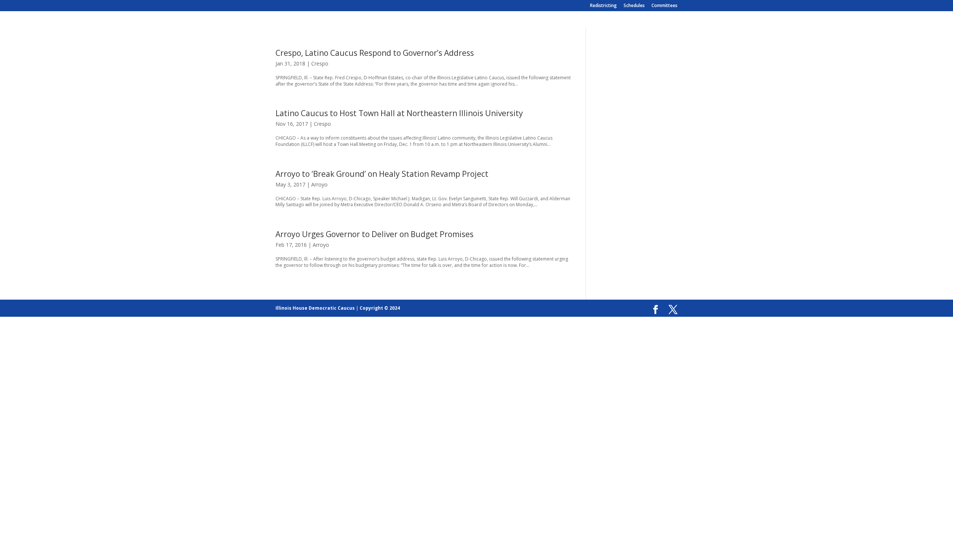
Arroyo (319, 184)
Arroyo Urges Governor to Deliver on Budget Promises (374, 234)
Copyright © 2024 (380, 308)
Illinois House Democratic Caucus (315, 308)
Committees (664, 6)
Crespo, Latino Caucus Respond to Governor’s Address (374, 53)
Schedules (634, 6)
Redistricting (603, 6)
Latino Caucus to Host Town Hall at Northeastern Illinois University (399, 113)
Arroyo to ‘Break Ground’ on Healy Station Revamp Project (381, 174)
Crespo (319, 63)
